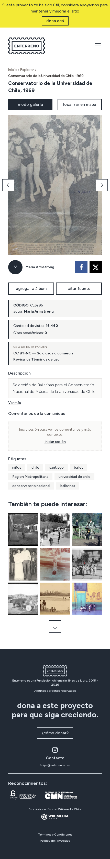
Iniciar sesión (55, 442)
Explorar (27, 70)
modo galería (30, 104)
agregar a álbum (31, 288)
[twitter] (96, 267)
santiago (56, 467)
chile (35, 467)
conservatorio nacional (31, 486)
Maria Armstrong (40, 267)
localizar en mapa (79, 104)
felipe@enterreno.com (55, 765)
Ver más (14, 403)
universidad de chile (74, 477)
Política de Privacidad (55, 840)
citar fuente (79, 288)
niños (16, 467)
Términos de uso (45, 359)
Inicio (12, 70)
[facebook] (81, 267)
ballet (78, 467)
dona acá (55, 20)
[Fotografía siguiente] (102, 185)
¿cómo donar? (55, 732)
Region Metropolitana (30, 477)
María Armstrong (39, 311)
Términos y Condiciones (55, 834)
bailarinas (67, 486)
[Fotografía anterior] (8, 185)
